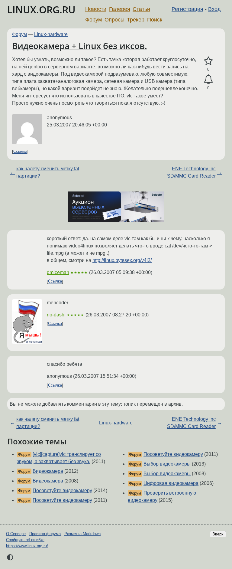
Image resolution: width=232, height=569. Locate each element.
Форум (93, 20)
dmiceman (58, 272)
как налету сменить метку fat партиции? (47, 172)
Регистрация (187, 9)
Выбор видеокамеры (167, 463)
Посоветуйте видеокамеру (62, 490)
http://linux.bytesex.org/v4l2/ (122, 260)
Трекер (135, 20)
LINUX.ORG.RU (41, 9)
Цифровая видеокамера (170, 483)
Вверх (218, 534)
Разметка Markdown (82, 533)
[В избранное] (208, 61)
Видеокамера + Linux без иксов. (79, 45)
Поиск (154, 20)
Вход (214, 9)
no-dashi (56, 314)
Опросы (114, 20)
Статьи (141, 9)
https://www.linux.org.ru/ (27, 546)
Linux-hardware (51, 34)
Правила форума (45, 533)
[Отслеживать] (208, 79)
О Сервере (16, 533)
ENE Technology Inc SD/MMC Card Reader (191, 172)
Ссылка (20, 151)
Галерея (119, 9)
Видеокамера (48, 471)
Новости (95, 9)
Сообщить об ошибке (25, 540)
